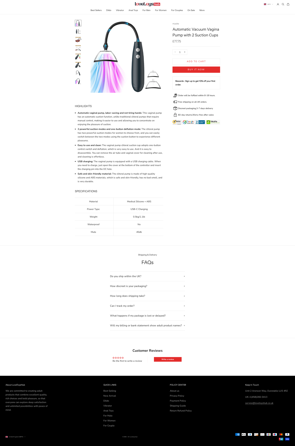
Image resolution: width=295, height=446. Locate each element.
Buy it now (196, 69)
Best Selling (109, 390)
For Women (161, 10)
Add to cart (196, 61)
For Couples (177, 10)
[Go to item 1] (78, 23)
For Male (107, 415)
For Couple (109, 425)
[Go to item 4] (78, 48)
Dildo (108, 10)
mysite (176, 23)
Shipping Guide (178, 405)
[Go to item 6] (78, 64)
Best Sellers (96, 10)
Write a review (167, 359)
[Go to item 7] (78, 73)
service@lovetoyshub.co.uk (259, 403)
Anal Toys (133, 10)
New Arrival (109, 395)
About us (174, 390)
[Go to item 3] (78, 40)
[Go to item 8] (78, 81)
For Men (146, 10)
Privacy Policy (177, 395)
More (202, 10)
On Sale (191, 10)
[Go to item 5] (78, 56)
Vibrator (120, 10)
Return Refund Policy (181, 410)
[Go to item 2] (78, 31)
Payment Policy (178, 400)
